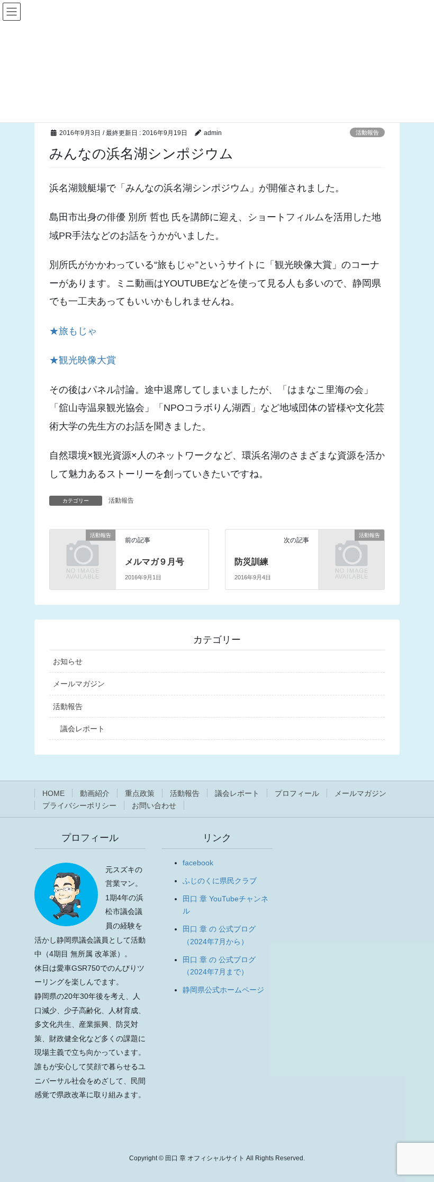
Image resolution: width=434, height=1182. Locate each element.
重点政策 (140, 793)
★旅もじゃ (73, 331)
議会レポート (82, 728)
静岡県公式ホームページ (223, 990)
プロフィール (297, 793)
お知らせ (68, 661)
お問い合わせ (154, 805)
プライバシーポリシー (79, 805)
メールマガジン (79, 683)
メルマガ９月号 (154, 561)
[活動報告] (82, 549)
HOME (53, 793)
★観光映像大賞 (82, 360)
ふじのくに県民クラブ (220, 880)
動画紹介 (95, 793)
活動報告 (367, 132)
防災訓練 (251, 561)
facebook (198, 862)
